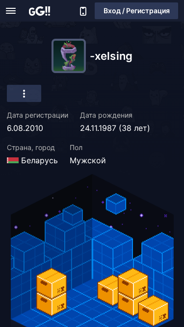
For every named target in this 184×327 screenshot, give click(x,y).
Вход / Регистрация (137, 10)
